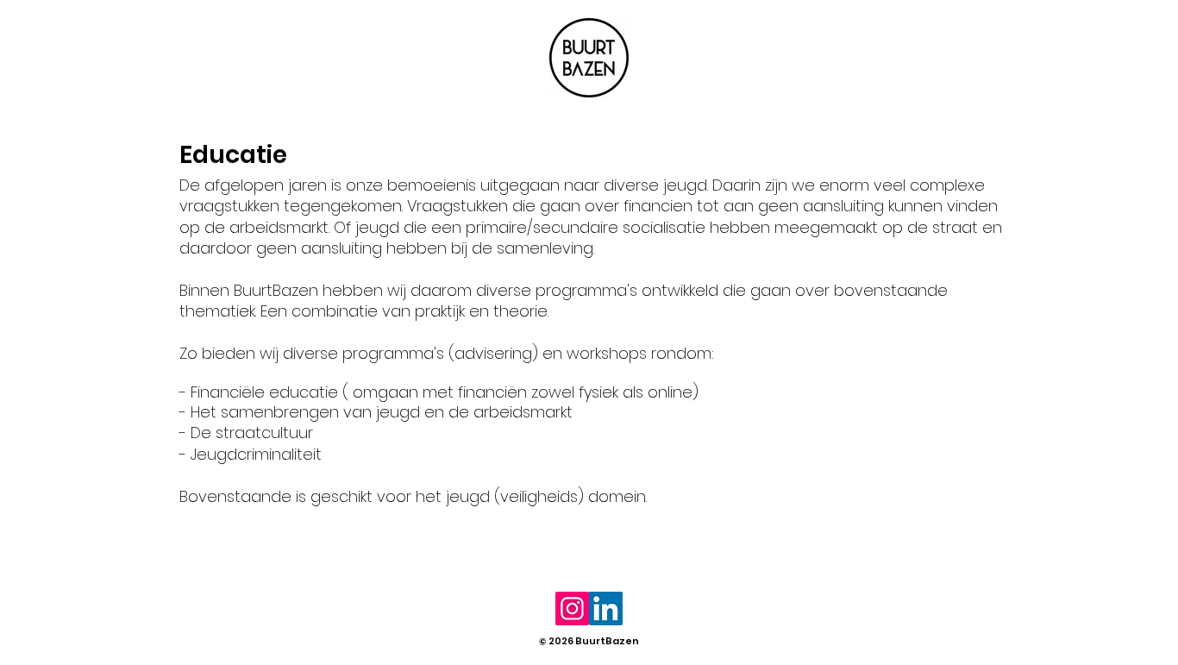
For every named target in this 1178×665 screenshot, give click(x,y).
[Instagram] (572, 608)
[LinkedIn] (606, 608)
